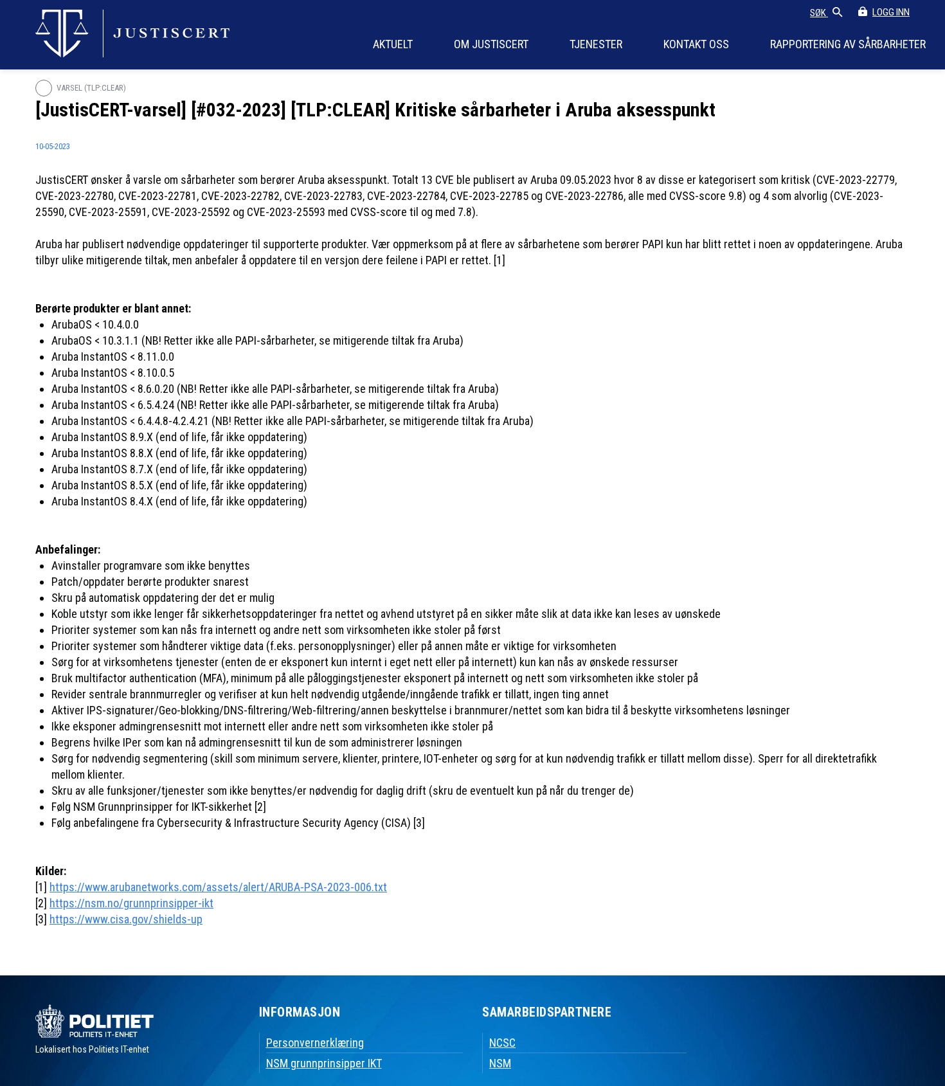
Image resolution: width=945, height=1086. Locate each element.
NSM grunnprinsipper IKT (324, 1063)
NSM (500, 1063)
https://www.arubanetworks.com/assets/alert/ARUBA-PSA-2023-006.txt (218, 887)
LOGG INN (891, 12)
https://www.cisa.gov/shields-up (126, 919)
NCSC (502, 1042)
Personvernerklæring (315, 1042)
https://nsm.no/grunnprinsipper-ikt (131, 903)
